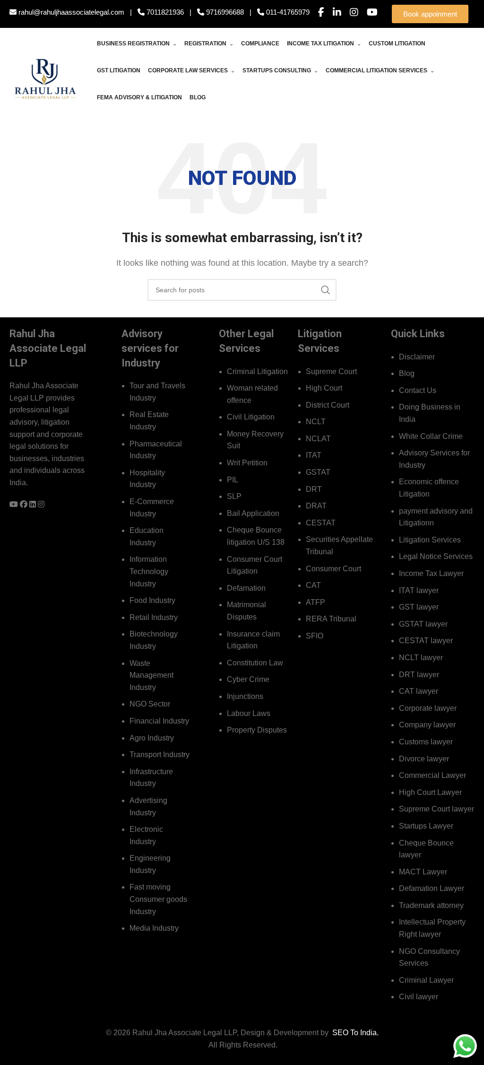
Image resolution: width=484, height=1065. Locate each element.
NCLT (316, 422)
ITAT (313, 455)
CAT (313, 585)
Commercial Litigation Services (380, 70)
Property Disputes (257, 730)
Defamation (246, 588)
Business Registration (137, 43)
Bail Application (253, 513)
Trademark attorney (431, 905)
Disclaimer (417, 357)
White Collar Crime (431, 436)
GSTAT (318, 472)
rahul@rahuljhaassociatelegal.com (70, 12)
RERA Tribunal (331, 619)
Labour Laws (248, 713)
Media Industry (154, 928)
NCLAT (318, 439)
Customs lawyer (426, 742)
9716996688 (224, 12)
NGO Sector (150, 704)
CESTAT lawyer (426, 641)
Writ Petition (247, 463)
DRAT (316, 506)
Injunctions (245, 696)
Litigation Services (430, 540)
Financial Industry (159, 721)
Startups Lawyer (426, 826)
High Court (324, 388)
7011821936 (164, 12)
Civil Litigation (251, 417)
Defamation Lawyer (431, 888)
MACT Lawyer (423, 872)
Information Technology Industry (149, 571)
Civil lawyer (418, 997)
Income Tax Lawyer (431, 573)
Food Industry (152, 600)
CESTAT (321, 523)
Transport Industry (160, 755)
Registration (208, 43)
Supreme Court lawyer (436, 809)
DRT (314, 489)
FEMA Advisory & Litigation (139, 97)
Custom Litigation (397, 43)
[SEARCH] (326, 290)
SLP (234, 496)
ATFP (315, 602)
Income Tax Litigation (324, 43)
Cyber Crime (248, 679)
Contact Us (417, 390)
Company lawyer (427, 725)
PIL (232, 480)
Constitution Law (255, 663)
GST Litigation (118, 70)
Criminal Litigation (257, 371)
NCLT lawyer (421, 658)
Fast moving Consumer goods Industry (158, 899)
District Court (327, 405)
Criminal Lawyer (426, 980)
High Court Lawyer (430, 792)
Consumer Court (333, 569)
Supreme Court (331, 371)
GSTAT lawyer (423, 624)
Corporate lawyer (428, 708)
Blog (198, 97)
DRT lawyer (419, 675)
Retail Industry (154, 617)
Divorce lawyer (424, 759)
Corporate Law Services (191, 70)
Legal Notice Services (436, 556)
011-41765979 (287, 12)
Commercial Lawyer (432, 775)
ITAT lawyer (419, 590)
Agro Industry (152, 738)
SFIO (314, 636)
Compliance (260, 43)
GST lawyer (419, 607)
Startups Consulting (280, 70)
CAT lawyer (418, 691)
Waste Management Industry (151, 675)
